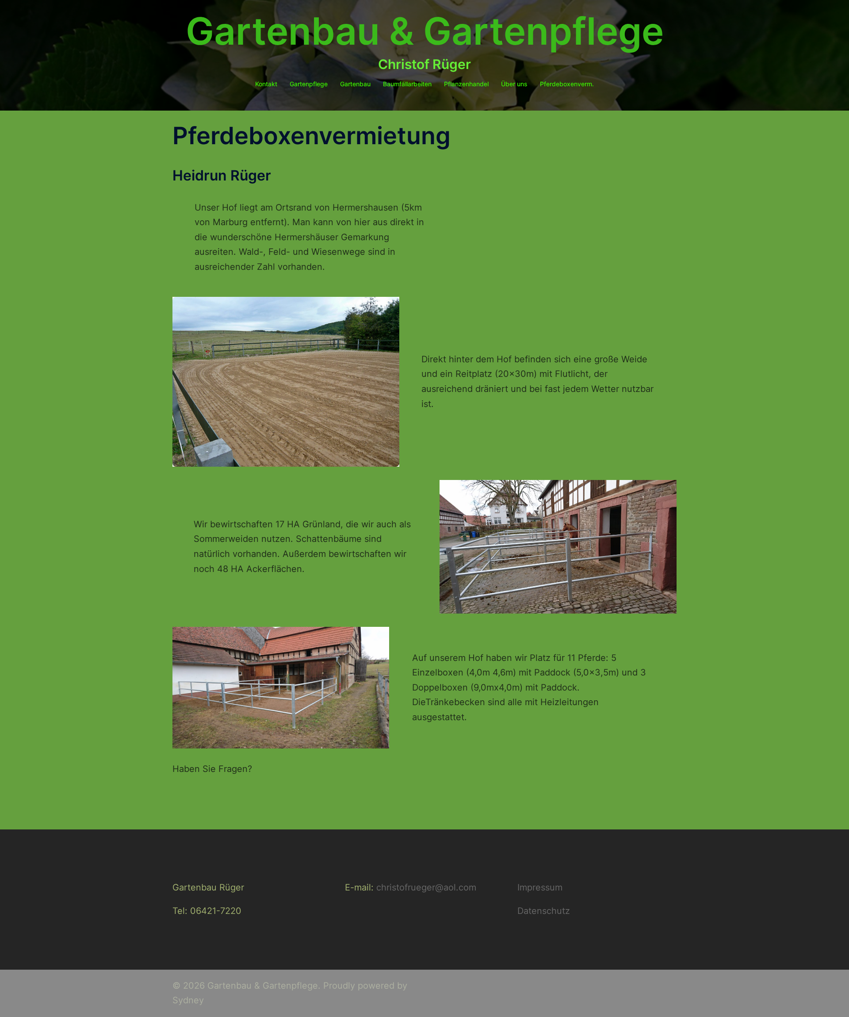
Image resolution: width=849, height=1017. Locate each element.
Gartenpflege (309, 84)
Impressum (539, 887)
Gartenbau (355, 84)
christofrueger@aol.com (426, 887)
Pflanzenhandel (466, 84)
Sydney (188, 1000)
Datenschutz (543, 911)
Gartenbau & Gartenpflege (425, 31)
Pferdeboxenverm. (567, 84)
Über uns (514, 84)
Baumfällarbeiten (407, 84)
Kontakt (266, 84)
